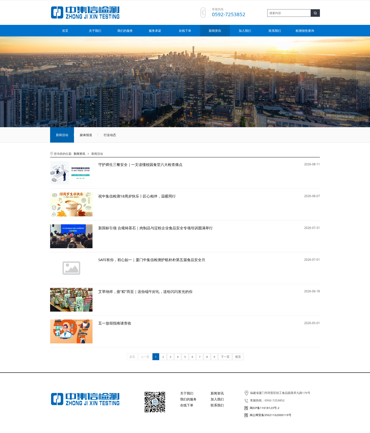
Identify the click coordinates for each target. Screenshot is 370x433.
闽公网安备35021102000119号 (270, 415)
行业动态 (110, 135)
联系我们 (275, 31)
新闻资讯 (215, 31)
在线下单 (185, 31)
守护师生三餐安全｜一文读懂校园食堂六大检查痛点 (140, 164)
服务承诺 (155, 31)
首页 (65, 31)
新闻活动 (62, 135)
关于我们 (95, 31)
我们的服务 (125, 31)
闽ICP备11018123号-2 (264, 408)
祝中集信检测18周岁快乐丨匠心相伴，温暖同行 (137, 196)
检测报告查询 (305, 31)
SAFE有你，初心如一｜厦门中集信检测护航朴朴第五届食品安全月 (151, 259)
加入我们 (245, 31)
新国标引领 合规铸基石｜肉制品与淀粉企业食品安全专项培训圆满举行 (155, 227)
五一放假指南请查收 (114, 323)
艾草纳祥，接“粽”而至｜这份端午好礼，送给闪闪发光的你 (145, 291)
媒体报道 (86, 135)
